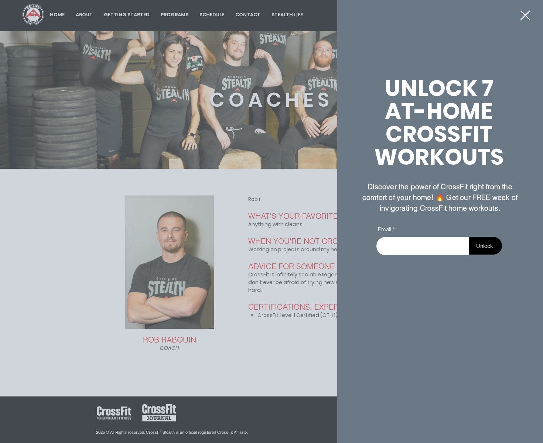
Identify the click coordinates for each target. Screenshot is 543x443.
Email (384, 229)
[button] (525, 15)
